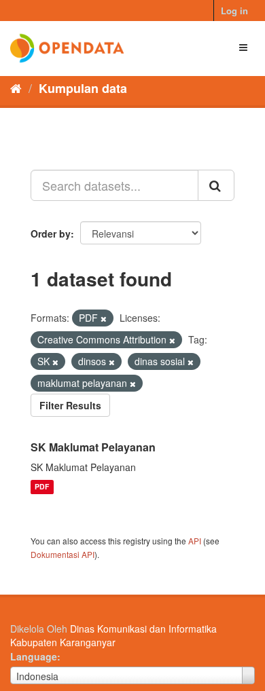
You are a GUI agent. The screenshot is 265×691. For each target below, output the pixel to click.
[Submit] (216, 185)
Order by (51, 233)
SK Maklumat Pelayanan (93, 447)
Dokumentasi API (62, 554)
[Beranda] (16, 87)
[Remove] (104, 318)
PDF (42, 487)
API (194, 540)
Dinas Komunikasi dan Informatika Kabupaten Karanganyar (113, 635)
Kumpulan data (83, 88)
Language (33, 656)
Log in (234, 10)
